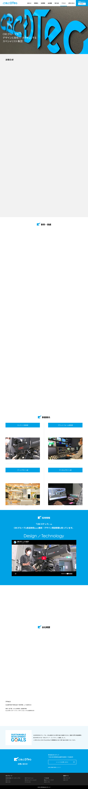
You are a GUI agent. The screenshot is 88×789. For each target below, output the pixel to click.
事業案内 (36, 3)
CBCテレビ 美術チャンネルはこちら (16, 480)
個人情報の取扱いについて (54, 767)
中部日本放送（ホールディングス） (13, 778)
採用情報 (43, 3)
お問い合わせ (71, 3)
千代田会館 (46, 778)
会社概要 (50, 3)
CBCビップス (47, 782)
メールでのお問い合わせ (62, 762)
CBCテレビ (8, 780)
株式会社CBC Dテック (10, 3)
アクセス (64, 3)
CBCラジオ (8, 782)
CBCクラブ (65, 780)
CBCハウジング (66, 778)
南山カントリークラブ (49, 780)
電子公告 (57, 3)
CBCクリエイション (29, 778)
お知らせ (29, 3)
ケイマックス (28, 782)
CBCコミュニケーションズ (30, 780)
